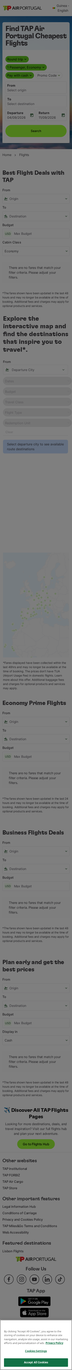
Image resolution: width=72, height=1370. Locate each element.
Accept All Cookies (36, 1362)
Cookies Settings (36, 1351)
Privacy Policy (54, 1343)
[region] (36, 1345)
